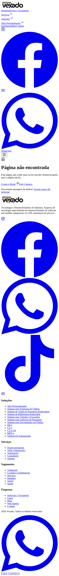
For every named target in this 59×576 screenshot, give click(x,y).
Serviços (5, 15)
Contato (20, 26)
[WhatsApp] (29, 333)
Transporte (12, 470)
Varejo (10, 481)
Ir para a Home (8, 184)
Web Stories (13, 503)
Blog (14, 26)
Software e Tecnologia (18, 10)
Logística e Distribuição (18, 473)
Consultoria (12, 456)
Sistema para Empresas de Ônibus (23, 409)
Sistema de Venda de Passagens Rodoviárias (28, 411)
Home (4, 10)
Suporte (11, 458)
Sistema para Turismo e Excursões (23, 417)
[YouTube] (3, 394)
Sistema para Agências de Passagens (24, 419)
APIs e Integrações (16, 450)
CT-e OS (11, 430)
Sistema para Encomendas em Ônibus (25, 422)
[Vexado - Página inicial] (12, 8)
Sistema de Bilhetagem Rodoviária (23, 414)
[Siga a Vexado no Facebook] (29, 87)
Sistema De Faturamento (19, 436)
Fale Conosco (25, 184)
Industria (11, 478)
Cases (10, 498)
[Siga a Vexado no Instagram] (3, 30)
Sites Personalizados (11, 23)
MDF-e (10, 433)
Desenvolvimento (15, 447)
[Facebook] (29, 276)
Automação (12, 453)
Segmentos (6, 26)
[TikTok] (29, 390)
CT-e (9, 428)
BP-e (9, 425)
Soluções (5, 19)
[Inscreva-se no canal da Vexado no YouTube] (3, 91)
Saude (10, 483)
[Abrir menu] (4, 154)
